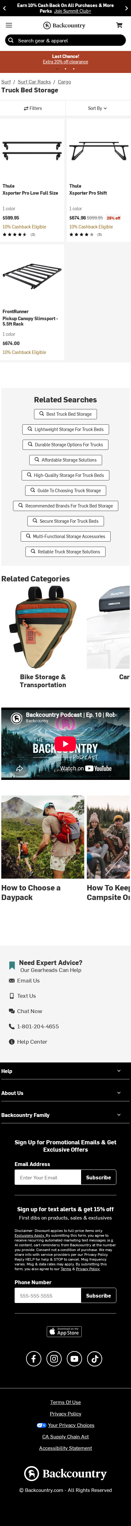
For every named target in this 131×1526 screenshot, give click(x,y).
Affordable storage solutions (69, 460)
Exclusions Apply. (30, 1235)
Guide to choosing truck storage (69, 490)
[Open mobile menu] (9, 25)
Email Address (32, 1164)
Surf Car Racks (34, 81)
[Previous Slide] (4, 8)
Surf (6, 81)
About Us (12, 1092)
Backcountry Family (25, 1114)
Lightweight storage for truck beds (69, 429)
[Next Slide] (126, 8)
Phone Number (33, 1282)
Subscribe (98, 1177)
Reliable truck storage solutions (69, 552)
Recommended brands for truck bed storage (69, 506)
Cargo (64, 81)
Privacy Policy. (88, 1268)
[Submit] (10, 40)
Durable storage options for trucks (69, 445)
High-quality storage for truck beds (69, 475)
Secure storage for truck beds (69, 521)
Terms (66, 1268)
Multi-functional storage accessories (69, 536)
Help (6, 1070)
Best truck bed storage (69, 414)
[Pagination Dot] (57, 68)
